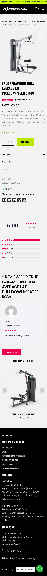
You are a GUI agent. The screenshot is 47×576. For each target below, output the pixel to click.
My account (7, 447)
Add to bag (25, 142)
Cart (4, 451)
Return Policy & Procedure (13, 456)
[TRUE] (7, 190)
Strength (12, 21)
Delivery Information (11, 468)
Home (4, 21)
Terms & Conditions (10, 460)
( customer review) (23, 99)
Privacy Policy (8, 464)
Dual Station (23, 21)
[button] (41, 36)
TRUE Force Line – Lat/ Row (23, 414)
